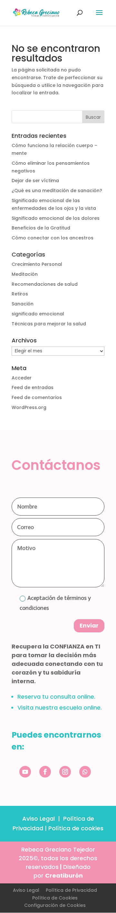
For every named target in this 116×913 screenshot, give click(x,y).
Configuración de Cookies (55, 905)
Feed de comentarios (37, 397)
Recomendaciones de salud (45, 284)
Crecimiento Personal (37, 264)
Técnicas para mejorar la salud (49, 324)
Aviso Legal (38, 819)
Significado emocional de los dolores (56, 218)
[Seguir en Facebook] (45, 772)
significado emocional (38, 314)
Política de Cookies (55, 898)
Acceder (22, 378)
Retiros (20, 294)
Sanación (23, 304)
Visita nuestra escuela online (59, 707)
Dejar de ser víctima (35, 180)
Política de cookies (75, 828)
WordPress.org (29, 407)
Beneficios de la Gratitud (41, 228)
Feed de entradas (32, 387)
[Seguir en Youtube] (25, 772)
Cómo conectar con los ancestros (52, 238)
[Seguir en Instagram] (65, 772)
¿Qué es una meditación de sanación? (57, 190)
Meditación (25, 274)
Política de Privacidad (71, 890)
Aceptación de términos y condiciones (55, 602)
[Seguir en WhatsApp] (85, 772)
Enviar (89, 625)
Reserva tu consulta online (55, 697)
